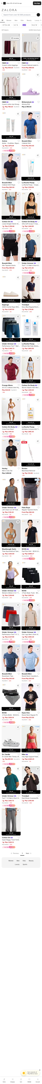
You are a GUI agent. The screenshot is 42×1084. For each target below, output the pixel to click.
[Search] (38, 14)
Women (10, 861)
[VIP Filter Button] (25, 25)
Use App (37, 3)
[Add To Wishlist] (18, 63)
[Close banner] (2, 3)
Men (18, 861)
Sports (25, 864)
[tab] (2, 20)
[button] (21, 3)
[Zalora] (21, 10)
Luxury (17, 864)
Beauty (31, 861)
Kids (24, 861)
